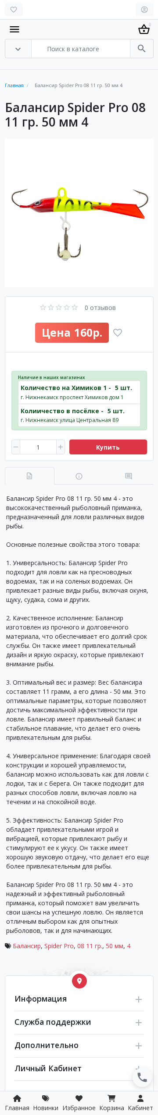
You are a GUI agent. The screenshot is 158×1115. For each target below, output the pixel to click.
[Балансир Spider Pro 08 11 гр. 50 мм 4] (79, 213)
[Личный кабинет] (145, 9)
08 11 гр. (89, 946)
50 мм (114, 946)
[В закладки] (117, 332)
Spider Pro (59, 946)
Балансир (27, 946)
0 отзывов (100, 307)
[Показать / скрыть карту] (79, 981)
